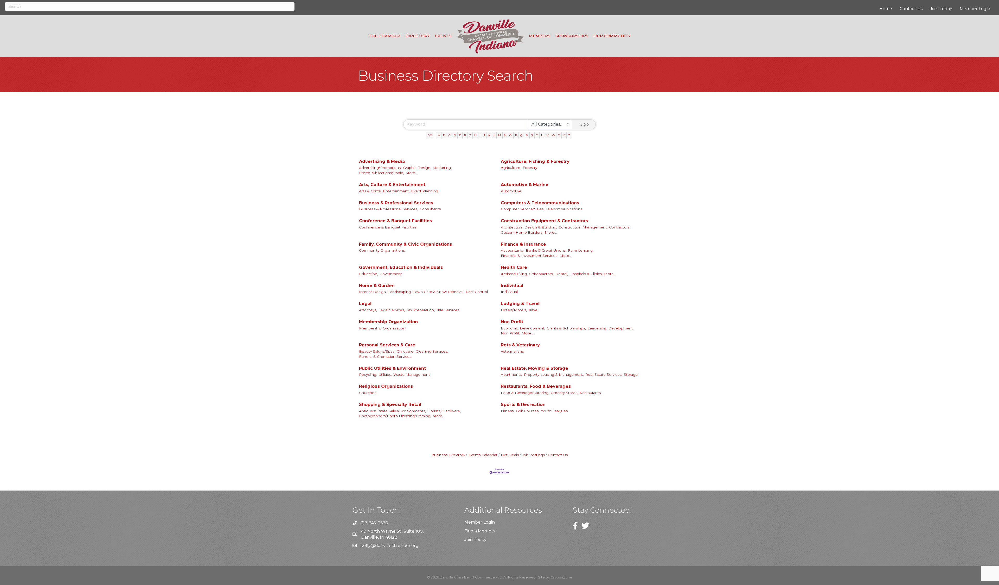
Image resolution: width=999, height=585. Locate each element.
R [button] (527, 135)
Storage (631, 374)
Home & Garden (377, 285)
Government (391, 274)
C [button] (449, 135)
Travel (533, 310)
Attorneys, (368, 310)
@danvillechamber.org (395, 545)
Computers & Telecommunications (540, 202)
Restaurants (590, 393)
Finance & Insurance (523, 244)
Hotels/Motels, (514, 310)
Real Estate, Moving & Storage (534, 368)
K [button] (489, 135)
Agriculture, (511, 168)
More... (412, 173)
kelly (366, 545)
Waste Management (411, 374)
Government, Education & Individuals (401, 267)
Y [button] (564, 135)
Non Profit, (510, 333)
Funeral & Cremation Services (385, 356)
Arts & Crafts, (370, 191)
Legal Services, (392, 310)
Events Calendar (482, 455)
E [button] (460, 135)
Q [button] (521, 135)
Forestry (530, 168)
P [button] (516, 135)
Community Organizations (382, 250)
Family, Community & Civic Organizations (405, 244)
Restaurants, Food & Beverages (536, 386)
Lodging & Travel (520, 303)
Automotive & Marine (524, 184)
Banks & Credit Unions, (546, 250)
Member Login (975, 8)
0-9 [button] (430, 135)
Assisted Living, (514, 274)
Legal (365, 303)
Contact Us (911, 8)
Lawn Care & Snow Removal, (438, 292)
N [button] (505, 135)
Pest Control (477, 292)
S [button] (532, 135)
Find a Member (480, 531)
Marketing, (442, 168)
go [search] (586, 124)
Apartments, (511, 374)
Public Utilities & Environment (392, 368)
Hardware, (451, 411)
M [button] (499, 135)
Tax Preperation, (420, 310)
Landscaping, (400, 292)
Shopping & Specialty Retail (390, 404)
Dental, (561, 274)
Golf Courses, (527, 411)
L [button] (494, 135)
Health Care (514, 267)
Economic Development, (523, 328)
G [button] (470, 135)
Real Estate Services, (603, 374)
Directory (417, 35)
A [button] (439, 135)
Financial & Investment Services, (529, 255)
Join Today (941, 8)
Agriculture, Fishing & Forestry (535, 161)
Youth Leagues (554, 411)
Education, (368, 274)
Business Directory (448, 455)
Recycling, (368, 374)
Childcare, (405, 351)
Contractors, (619, 227)
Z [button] (569, 135)
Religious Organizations (386, 386)
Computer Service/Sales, (522, 209)
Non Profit (512, 321)
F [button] (465, 135)
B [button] (444, 135)
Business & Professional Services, (388, 209)
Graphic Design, (417, 168)
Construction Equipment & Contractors (544, 220)
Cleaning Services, (432, 351)
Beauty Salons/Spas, (377, 351)
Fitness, (507, 411)
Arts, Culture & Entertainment (392, 184)
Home (885, 8)
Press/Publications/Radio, (381, 173)
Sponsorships (571, 35)
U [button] (542, 135)
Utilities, (385, 374)
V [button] (548, 135)
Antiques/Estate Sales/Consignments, (392, 411)
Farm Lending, (580, 250)
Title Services (447, 310)
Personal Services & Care (387, 344)
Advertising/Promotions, (380, 168)
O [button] (510, 135)
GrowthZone (561, 577)
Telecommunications (564, 209)
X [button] (559, 135)
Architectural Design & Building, (529, 227)
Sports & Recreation (523, 404)
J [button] (484, 135)
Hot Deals (510, 455)
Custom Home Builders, (522, 232)
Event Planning (424, 191)
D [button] (454, 135)
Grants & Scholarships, (566, 328)
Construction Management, (583, 227)
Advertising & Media (382, 161)
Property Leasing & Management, (554, 374)
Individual (512, 285)
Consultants (430, 209)
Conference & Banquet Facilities (395, 220)
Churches (367, 393)
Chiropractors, (541, 274)
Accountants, (512, 250)
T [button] (537, 135)
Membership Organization (388, 321)
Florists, (434, 411)
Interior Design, (373, 292)
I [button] (480, 135)
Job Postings (533, 455)
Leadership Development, (610, 328)
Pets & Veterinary (520, 344)
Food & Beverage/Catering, (525, 393)
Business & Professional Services (396, 202)
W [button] (553, 135)
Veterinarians (512, 351)
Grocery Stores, (564, 393)
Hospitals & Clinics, (586, 274)
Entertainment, (396, 191)
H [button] (475, 135)
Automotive (511, 191)
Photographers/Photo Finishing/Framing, (395, 416)
